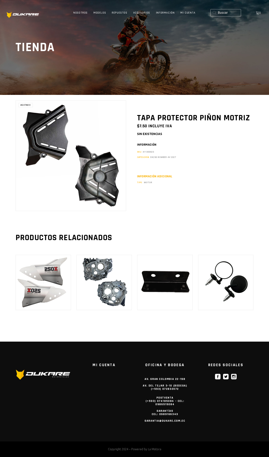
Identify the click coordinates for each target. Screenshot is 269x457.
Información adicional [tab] (154, 176)
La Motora (154, 449)
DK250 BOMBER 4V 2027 (163, 157)
